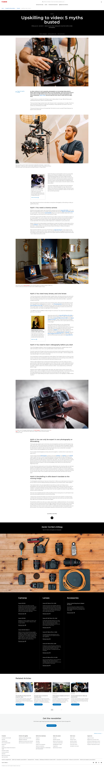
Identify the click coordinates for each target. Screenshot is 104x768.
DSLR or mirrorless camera (68, 211)
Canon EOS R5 (48, 212)
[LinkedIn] (96, 762)
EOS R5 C (58, 455)
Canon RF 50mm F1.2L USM (36, 305)
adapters (56, 329)
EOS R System (37, 430)
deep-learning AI (58, 229)
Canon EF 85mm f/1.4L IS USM (60, 318)
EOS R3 (58, 332)
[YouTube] (101, 762)
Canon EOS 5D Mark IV (24, 629)
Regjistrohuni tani (51, 725)
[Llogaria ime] (101, 2)
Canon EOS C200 (64, 210)
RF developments (58, 304)
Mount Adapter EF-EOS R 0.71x (54, 333)
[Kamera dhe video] (43, 4)
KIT (16, 693)
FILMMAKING (55, 693)
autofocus (36, 224)
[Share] (52, 517)
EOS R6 (67, 332)
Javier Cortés (42, 95)
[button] (42, 710)
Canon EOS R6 (26, 285)
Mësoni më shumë (20, 704)
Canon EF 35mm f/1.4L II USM (50, 632)
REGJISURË (73, 693)
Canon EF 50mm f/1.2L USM (49, 643)
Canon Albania (5, 762)
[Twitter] (98, 762)
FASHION (52, 13)
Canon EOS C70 (69, 334)
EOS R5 (62, 332)
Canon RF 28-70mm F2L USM (65, 315)
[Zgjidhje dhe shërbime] (68, 4)
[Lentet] (47, 4)
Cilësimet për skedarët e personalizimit (87, 759)
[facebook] (93, 762)
